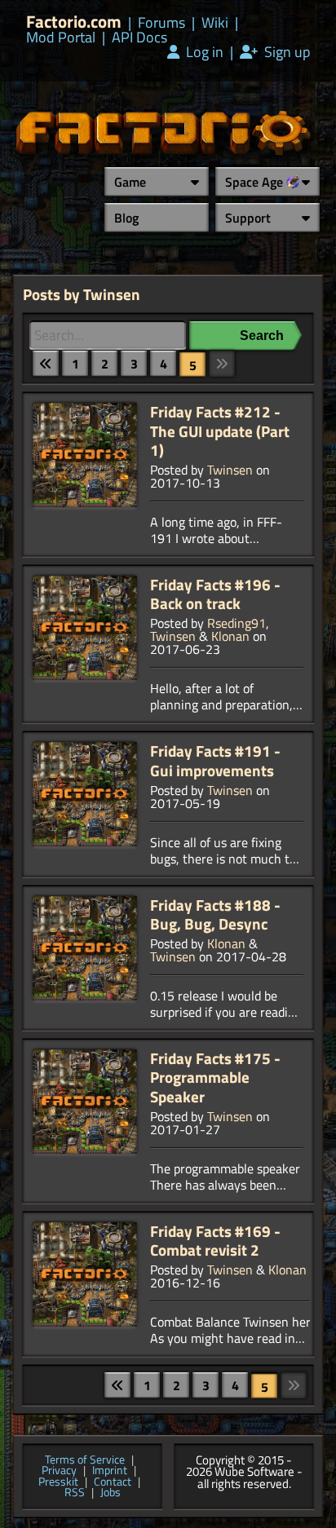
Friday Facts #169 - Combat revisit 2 (215, 1240)
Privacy (59, 1471)
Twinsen (230, 469)
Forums (161, 22)
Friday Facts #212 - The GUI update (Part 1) (220, 430)
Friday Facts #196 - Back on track (215, 594)
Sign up (285, 52)
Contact (112, 1482)
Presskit (58, 1482)
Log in (203, 52)
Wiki (214, 22)
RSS (74, 1493)
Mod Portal (60, 37)
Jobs (110, 1493)
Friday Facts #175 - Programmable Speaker (215, 1077)
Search (262, 335)
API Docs (139, 37)
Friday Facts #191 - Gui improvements (215, 760)
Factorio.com (74, 21)
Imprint (109, 1471)
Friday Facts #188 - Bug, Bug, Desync (215, 914)
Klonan (230, 636)
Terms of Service (85, 1460)
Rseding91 (236, 623)
